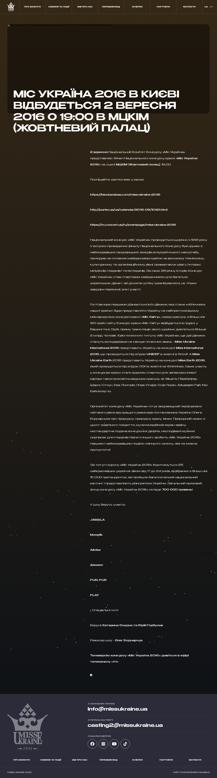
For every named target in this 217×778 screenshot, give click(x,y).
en (211, 7)
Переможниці (111, 7)
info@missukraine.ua (117, 709)
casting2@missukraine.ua (125, 725)
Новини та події (58, 7)
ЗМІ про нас (85, 7)
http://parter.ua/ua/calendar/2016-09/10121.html (129, 210)
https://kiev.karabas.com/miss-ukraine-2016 (125, 195)
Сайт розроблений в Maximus (191, 772)
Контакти (189, 7)
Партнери (163, 7)
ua (206, 7)
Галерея (137, 7)
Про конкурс (32, 7)
